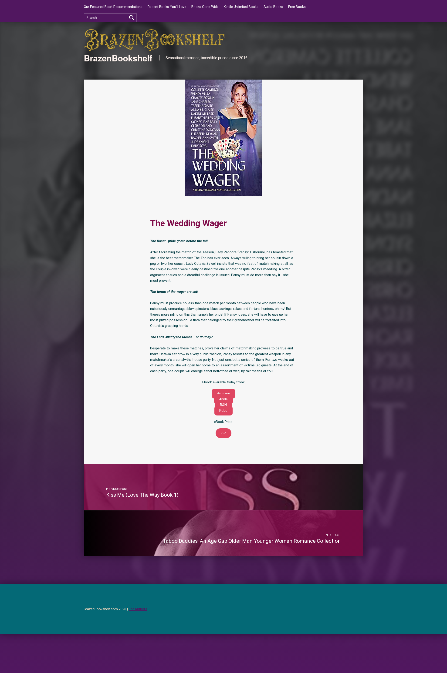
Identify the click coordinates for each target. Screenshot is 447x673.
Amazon (223, 394)
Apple (223, 399)
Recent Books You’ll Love (167, 7)
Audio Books (273, 7)
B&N (223, 405)
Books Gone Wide (205, 7)
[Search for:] (110, 17)
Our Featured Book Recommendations (113, 7)
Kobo (223, 410)
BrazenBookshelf (118, 58)
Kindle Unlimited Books (241, 7)
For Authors (138, 609)
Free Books (297, 7)
